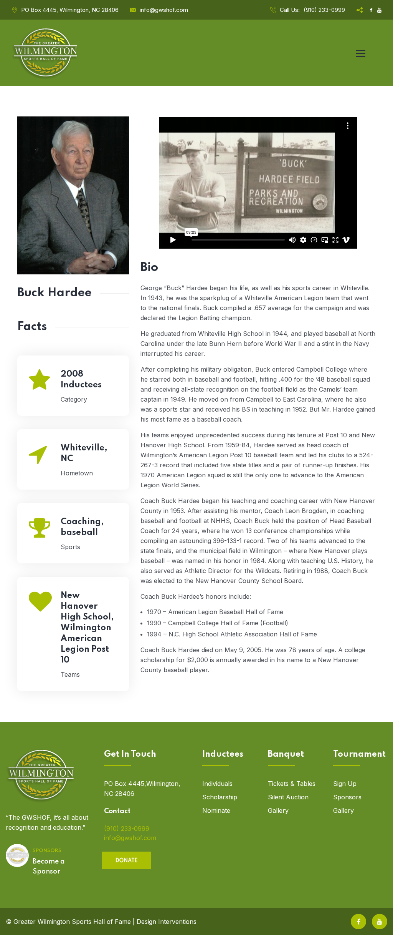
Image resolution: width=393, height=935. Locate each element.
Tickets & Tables (291, 783)
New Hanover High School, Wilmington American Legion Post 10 (87, 627)
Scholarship (219, 797)
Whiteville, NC (84, 453)
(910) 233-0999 (324, 9)
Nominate (216, 810)
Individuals (217, 783)
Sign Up (345, 783)
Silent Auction (288, 797)
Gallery (278, 810)
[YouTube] (379, 921)
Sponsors (347, 797)
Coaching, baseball (82, 527)
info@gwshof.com (164, 9)
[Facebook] (358, 921)
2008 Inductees (81, 379)
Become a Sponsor (49, 866)
